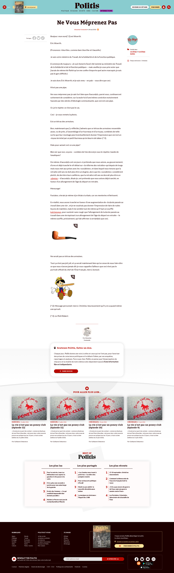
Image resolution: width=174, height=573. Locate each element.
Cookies (84, 567)
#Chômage (67, 544)
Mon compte (41, 545)
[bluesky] (142, 559)
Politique (65, 11)
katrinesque (55, 212)
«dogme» (54, 178)
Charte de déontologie (38, 567)
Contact (14, 567)
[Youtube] (148, 559)
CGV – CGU (50, 567)
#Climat (66, 536)
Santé (26, 544)
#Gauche (66, 540)
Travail (26, 538)
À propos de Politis (43, 544)
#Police (66, 538)
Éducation (27, 542)
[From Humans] (138, 563)
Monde (26, 536)
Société (82, 11)
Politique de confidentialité (64, 567)
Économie (27, 540)
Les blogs (133, 51)
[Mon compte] (164, 7)
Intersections (106, 11)
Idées (88, 11)
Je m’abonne (41, 540)
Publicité (77, 567)
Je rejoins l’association (44, 542)
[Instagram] (154, 559)
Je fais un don (42, 536)
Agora (13, 536)
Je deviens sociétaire (44, 538)
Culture (95, 11)
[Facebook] (136, 559)
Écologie (74, 11)
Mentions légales (24, 567)
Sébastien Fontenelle (80, 29)
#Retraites (67, 542)
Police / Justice (28, 545)
